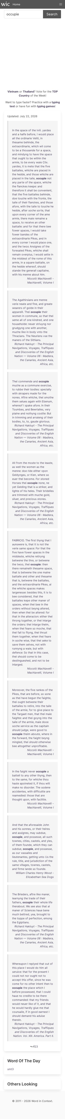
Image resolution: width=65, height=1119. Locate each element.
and (14, 134)
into (38, 706)
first (33, 540)
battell (16, 775)
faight (37, 738)
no (21, 787)
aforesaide (35, 824)
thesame (17, 142)
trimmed (22, 495)
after (25, 210)
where (41, 475)
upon (15, 214)
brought (42, 914)
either (36, 471)
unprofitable (39, 746)
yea (33, 914)
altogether (24, 746)
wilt (48, 783)
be (17, 150)
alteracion (32, 616)
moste (32, 462)
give (39, 710)
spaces (24, 230)
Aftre (24, 397)
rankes (40, 690)
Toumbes (18, 409)
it (23, 166)
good (40, 730)
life (50, 902)
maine (46, 572)
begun (32, 698)
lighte (15, 491)
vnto (39, 332)
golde (30, 308)
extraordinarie (21, 146)
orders (16, 608)
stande (16, 270)
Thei (27, 312)
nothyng (31, 413)
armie (15, 162)
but (35, 648)
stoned (44, 479)
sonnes (26, 828)
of (29, 130)
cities (26, 841)
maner (42, 600)
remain (16, 254)
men (30, 714)
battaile (17, 226)
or (28, 475)
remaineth (26, 568)
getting (33, 857)
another (41, 328)
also (38, 906)
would (42, 134)
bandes (25, 234)
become (29, 479)
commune (31, 316)
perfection (35, 918)
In (13, 130)
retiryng (40, 556)
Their (39, 491)
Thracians (18, 336)
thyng (40, 540)
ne (47, 483)
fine (34, 304)
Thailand (28, 91)
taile (32, 178)
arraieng (38, 417)
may (32, 832)
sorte (40, 210)
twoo (25, 246)
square (30, 262)
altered (44, 608)
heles (31, 491)
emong (48, 918)
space (24, 130)
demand (26, 1015)
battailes (17, 170)
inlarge (46, 620)
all (13, 138)
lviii (39, 130)
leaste (48, 462)
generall (31, 270)
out (47, 963)
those (35, 174)
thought (17, 799)
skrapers (23, 393)
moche (40, 628)
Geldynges (19, 475)
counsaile (18, 1011)
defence (17, 652)
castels (35, 841)
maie (31, 218)
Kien (33, 475)
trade (32, 898)
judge (24, 730)
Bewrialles (37, 409)
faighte (46, 698)
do (36, 967)
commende (25, 381)
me (41, 1007)
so (40, 316)
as (22, 385)
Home (16, 4)
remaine (40, 218)
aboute (35, 734)
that (14, 158)
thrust (43, 632)
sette (47, 254)
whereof (31, 266)
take (43, 230)
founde (27, 845)
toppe (20, 918)
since (37, 979)
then (45, 564)
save (15, 644)
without (26, 608)
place (50, 134)
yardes (46, 130)
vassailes (26, 853)
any (14, 182)
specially (45, 389)
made (33, 393)
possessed (28, 991)
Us (46, 857)
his (20, 274)
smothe (49, 397)
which (35, 146)
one (49, 242)
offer (30, 979)
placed (43, 170)
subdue (40, 832)
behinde (29, 142)
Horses (16, 483)
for (38, 150)
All (13, 462)
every (31, 162)
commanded (20, 999)
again (31, 401)
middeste (18, 556)
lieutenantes (19, 857)
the (17, 130)
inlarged (17, 664)
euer (15, 479)
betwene (17, 560)
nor (49, 324)
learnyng (17, 898)
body (33, 332)
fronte (42, 198)
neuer (31, 324)
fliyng (29, 632)
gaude (34, 421)
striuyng (41, 324)
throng (16, 620)
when (25, 604)
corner (31, 214)
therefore (18, 190)
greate (48, 304)
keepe (32, 186)
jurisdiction (37, 861)
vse (45, 336)
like (23, 332)
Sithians (35, 340)
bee (48, 226)
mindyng (23, 154)
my (37, 999)
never (31, 771)
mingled (17, 742)
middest (22, 258)
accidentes (19, 791)
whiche (28, 170)
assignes (23, 832)
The (14, 300)
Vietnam (13, 91)
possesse (35, 836)
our (18, 853)
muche (16, 332)
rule (14, 861)
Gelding (22, 487)
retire (30, 706)
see (33, 906)
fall (20, 632)
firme (21, 869)
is (26, 166)
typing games (46, 106)
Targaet (22, 714)
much (15, 914)
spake (28, 405)
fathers (16, 902)
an (36, 222)
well (18, 467)
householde (19, 324)
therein (16, 1019)
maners (16, 340)
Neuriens (36, 336)
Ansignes (35, 246)
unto (41, 857)
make (15, 787)
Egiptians (23, 922)
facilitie (41, 799)
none (41, 483)
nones (16, 397)
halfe (23, 134)
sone (48, 694)
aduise (41, 1015)
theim (45, 624)
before (31, 134)
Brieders (23, 894)
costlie (41, 413)
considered (25, 596)
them (15, 401)
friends (44, 999)
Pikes (34, 238)
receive (29, 222)
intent (39, 983)
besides (32, 592)
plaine (16, 413)
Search (52, 14)
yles (49, 841)
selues (23, 401)
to (13, 150)
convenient (45, 190)
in (41, 138)
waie (39, 162)
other (41, 222)
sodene (45, 787)
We (28, 906)
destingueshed (21, 660)
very (47, 409)
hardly (28, 1007)
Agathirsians (25, 300)
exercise (45, 385)
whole (44, 902)
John (46, 824)
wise (26, 640)
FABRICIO (18, 540)
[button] (60, 4)
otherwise (44, 742)
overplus (27, 254)
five (47, 166)
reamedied (19, 795)
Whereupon (19, 963)
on (48, 262)
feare (28, 628)
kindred (37, 320)
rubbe (19, 389)
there (24, 218)
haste (15, 783)
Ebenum (47, 401)
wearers (17, 308)
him (42, 274)
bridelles (48, 491)
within (37, 158)
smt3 (10, 1069)
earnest (43, 1011)
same (22, 548)
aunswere (18, 544)
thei (51, 316)
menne (27, 274)
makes (40, 588)
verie (15, 304)
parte (21, 182)
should (41, 266)
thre (31, 560)
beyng (35, 608)
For (38, 479)
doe (14, 198)
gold (46, 495)
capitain (44, 726)
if (37, 783)
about (35, 274)
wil (41, 146)
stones (41, 499)
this (49, 258)
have (36, 154)
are (36, 170)
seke (45, 640)
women (16, 316)
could (15, 975)
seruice (16, 971)
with (30, 198)
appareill (17, 312)
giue (35, 1007)
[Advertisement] (32, 55)
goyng (38, 718)
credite (27, 995)
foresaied (18, 250)
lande (28, 869)
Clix (45, 162)
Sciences (30, 910)
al (50, 584)
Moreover (18, 690)
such (49, 836)
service (25, 726)
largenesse (19, 592)
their (25, 202)
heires (46, 828)
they (44, 845)
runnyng (17, 648)
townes (16, 841)
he (52, 206)
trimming (20, 417)
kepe (27, 600)
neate (22, 304)
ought (21, 158)
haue (39, 910)
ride (30, 471)
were (33, 730)
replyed (33, 963)
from (19, 462)
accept (16, 979)
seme (15, 320)
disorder (29, 787)
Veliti (36, 138)
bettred (24, 914)
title (20, 861)
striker (42, 487)
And (14, 824)
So (25, 652)
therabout (18, 906)
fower (16, 230)
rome (39, 258)
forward (22, 738)
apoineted (26, 783)
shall (30, 190)
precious (31, 499)
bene (46, 910)
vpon (44, 471)
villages (24, 865)
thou (45, 779)
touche (22, 198)
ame (47, 214)
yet (14, 487)
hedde (21, 174)
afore (15, 206)
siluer (15, 499)
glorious (44, 421)
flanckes (22, 186)
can (50, 845)
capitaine (43, 270)
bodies (34, 389)
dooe (45, 722)
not (49, 178)
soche (32, 210)
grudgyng (18, 328)
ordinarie (26, 138)
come (47, 146)
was (48, 979)
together (26, 620)
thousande (28, 150)
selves (30, 644)
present (42, 971)
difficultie (39, 791)
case (45, 652)
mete (31, 166)
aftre (33, 894)
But (49, 413)
